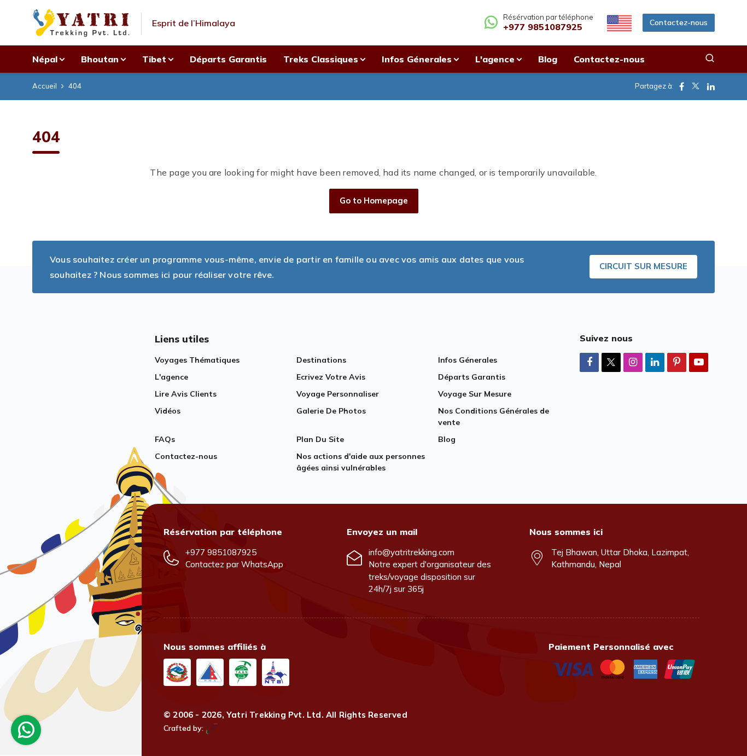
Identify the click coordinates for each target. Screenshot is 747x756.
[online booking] (623, 667)
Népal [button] (44, 59)
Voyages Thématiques (197, 360)
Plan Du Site (320, 439)
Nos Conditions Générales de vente (493, 416)
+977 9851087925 (220, 552)
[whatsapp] (26, 733)
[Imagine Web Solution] (212, 728)
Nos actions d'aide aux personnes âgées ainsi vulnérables (360, 462)
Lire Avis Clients (186, 394)
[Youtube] (698, 362)
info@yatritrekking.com (411, 552)
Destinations (321, 360)
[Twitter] (611, 363)
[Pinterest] (676, 362)
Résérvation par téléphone (548, 22)
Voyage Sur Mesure (474, 394)
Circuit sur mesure (643, 266)
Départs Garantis (228, 59)
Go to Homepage (374, 200)
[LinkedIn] (654, 362)
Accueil (44, 86)
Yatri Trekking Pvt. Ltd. (275, 715)
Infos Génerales (467, 360)
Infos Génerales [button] (417, 59)
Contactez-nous (679, 22)
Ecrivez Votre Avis (330, 377)
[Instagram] (633, 362)
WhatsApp (262, 564)
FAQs (165, 439)
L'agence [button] (495, 59)
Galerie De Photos (331, 411)
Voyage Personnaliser (337, 394)
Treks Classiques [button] (320, 59)
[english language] (618, 22)
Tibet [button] (154, 59)
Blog (547, 59)
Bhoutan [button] (100, 59)
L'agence (171, 377)
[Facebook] (589, 362)
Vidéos (167, 411)
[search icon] (710, 59)
